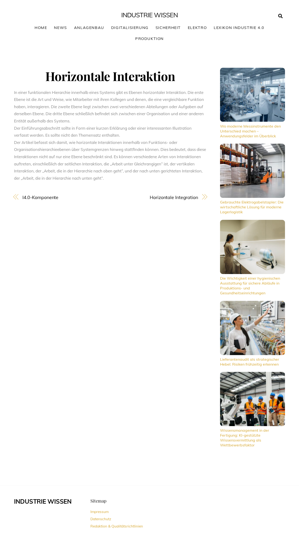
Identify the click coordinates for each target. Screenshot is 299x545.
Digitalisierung (130, 27)
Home (41, 27)
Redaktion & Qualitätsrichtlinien (116, 526)
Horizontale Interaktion (110, 76)
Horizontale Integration (174, 197)
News (60, 27)
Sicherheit (168, 27)
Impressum (99, 511)
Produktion (149, 38)
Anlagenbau (89, 27)
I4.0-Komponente (40, 197)
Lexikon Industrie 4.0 (239, 27)
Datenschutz (100, 519)
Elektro (197, 27)
